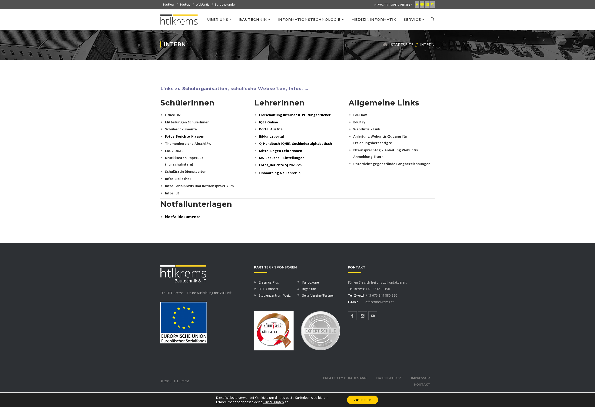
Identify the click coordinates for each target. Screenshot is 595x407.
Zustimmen (362, 399)
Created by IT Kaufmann (345, 378)
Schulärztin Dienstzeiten (185, 171)
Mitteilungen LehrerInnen (280, 151)
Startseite (402, 45)
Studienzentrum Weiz (275, 295)
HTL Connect (268, 289)
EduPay (185, 4)
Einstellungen (273, 402)
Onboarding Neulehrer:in (280, 173)
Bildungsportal (271, 136)
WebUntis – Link (366, 129)
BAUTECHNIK (253, 19)
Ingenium (309, 289)
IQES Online (268, 122)
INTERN (405, 5)
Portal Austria (271, 129)
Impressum (420, 378)
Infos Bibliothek (178, 178)
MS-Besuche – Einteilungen (281, 158)
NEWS (378, 5)
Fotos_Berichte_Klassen (184, 136)
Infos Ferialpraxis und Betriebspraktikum (199, 186)
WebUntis (202, 4)
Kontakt (422, 384)
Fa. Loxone (310, 282)
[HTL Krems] (179, 19)
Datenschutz (388, 378)
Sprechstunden (226, 4)
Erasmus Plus (269, 282)
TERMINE (391, 5)
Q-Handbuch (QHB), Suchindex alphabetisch (295, 143)
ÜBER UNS (217, 19)
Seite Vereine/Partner (318, 295)
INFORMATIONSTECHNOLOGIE (309, 19)
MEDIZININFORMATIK (373, 19)
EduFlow (168, 4)
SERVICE (412, 19)
